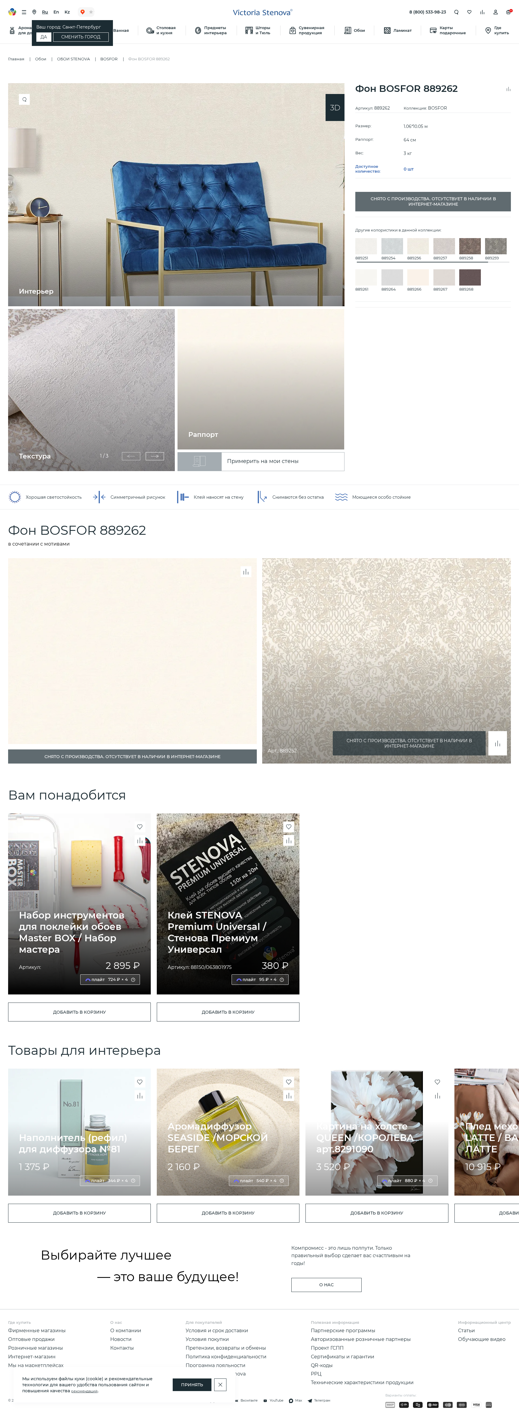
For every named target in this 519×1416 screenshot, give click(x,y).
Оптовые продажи (31, 1339)
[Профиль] (495, 12)
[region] (179, 277)
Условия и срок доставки (217, 1330)
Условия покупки (207, 1339)
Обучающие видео (481, 1339)
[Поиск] (456, 12)
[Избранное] (469, 12)
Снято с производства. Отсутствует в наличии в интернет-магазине (409, 743)
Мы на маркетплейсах (35, 1365)
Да (44, 37)
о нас (326, 1284)
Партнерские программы (343, 1330)
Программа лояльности (215, 1365)
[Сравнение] (482, 12)
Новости (121, 1339)
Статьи (466, 1330)
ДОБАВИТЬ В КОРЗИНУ (79, 1012)
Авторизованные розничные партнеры (361, 1339)
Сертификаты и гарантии (342, 1357)
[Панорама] (335, 107)
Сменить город (80, 37)
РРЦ (316, 1374)
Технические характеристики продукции (362, 1382)
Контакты (122, 1348)
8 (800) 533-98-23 (427, 12)
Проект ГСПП (327, 1348)
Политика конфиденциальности (226, 1357)
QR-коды (322, 1365)
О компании (125, 1330)
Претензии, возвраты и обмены (226, 1348)
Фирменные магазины (37, 1330)
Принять (192, 1384)
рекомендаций (84, 1391)
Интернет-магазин (32, 1357)
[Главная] (263, 12)
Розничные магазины (35, 1348)
